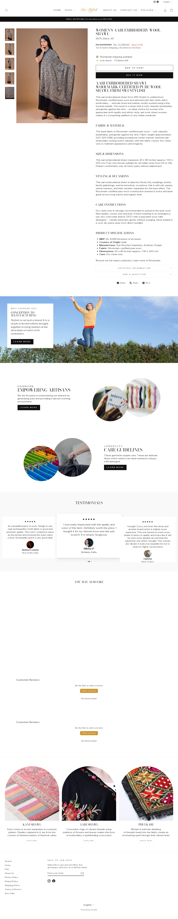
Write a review (89, 691)
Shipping (113, 48)
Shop (69, 10)
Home (57, 10)
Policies (148, 10)
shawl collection (122, 260)
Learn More (22, 342)
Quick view (25, 647)
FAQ (7, 869)
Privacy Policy (11, 877)
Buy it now (134, 75)
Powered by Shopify (89, 910)
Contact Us (128, 10)
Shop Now (146, 841)
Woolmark (154, 260)
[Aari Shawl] (89, 793)
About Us (110, 10)
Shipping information (134, 268)
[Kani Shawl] (32, 793)
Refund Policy (11, 881)
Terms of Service (13, 889)
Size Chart (10, 893)
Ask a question (134, 274)
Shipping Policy (12, 885)
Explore (32, 841)
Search (8, 861)
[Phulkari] (146, 793)
